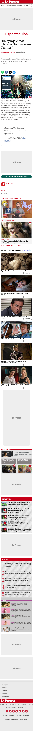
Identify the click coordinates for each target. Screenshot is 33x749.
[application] (16, 209)
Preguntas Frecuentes (20, 723)
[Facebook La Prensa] (7, 711)
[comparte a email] (14, 72)
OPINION (4, 694)
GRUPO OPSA (6, 697)
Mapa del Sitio (9, 723)
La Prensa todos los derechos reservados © (16, 704)
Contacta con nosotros (11, 719)
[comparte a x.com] (10, 72)
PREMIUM (5, 691)
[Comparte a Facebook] (6, 72)
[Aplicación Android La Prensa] (23, 711)
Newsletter (23, 719)
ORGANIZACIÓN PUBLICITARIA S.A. (16, 707)
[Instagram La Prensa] (13, 711)
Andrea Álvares (20, 52)
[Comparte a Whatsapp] (2, 72)
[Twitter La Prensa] (10, 711)
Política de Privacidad (22, 715)
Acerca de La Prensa (8, 715)
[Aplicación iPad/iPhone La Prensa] (20, 711)
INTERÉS (4, 688)
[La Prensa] (8, 700)
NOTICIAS (5, 685)
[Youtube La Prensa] (16, 711)
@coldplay (8, 128)
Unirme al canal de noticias (18, 176)
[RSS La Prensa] (26, 711)
